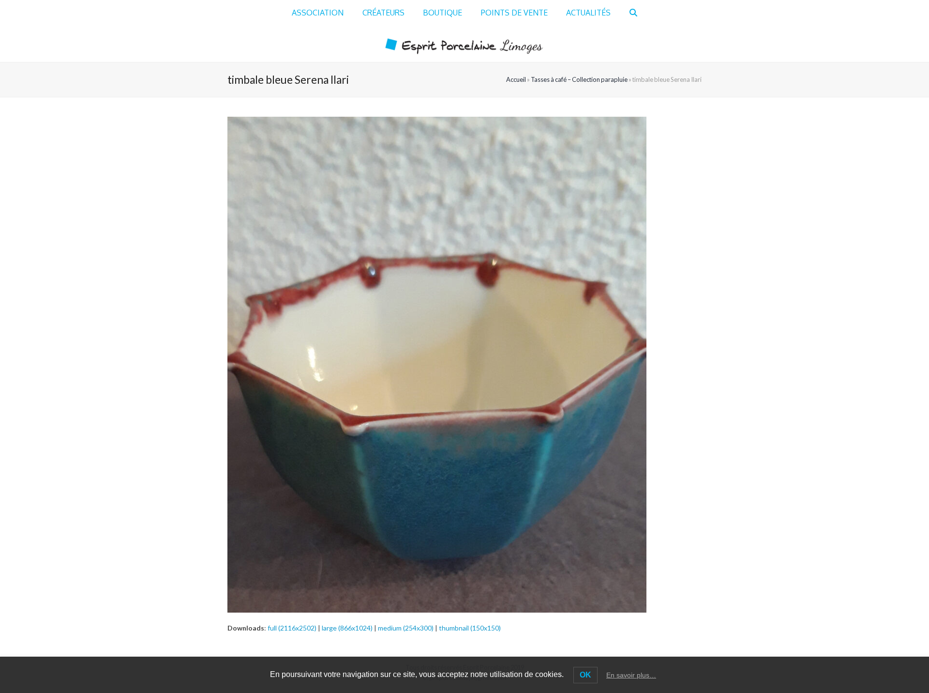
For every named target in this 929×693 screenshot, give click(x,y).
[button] (633, 13)
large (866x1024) (347, 628)
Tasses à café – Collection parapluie (579, 79)
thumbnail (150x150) (470, 628)
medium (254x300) (406, 628)
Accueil (516, 79)
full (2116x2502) (292, 628)
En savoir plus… (631, 675)
